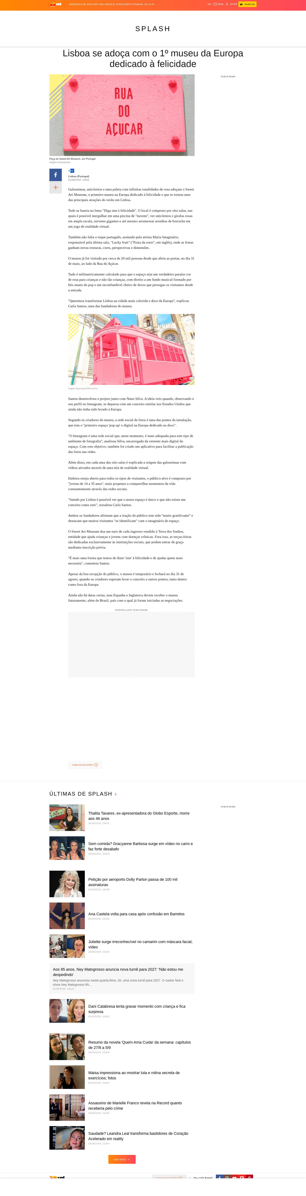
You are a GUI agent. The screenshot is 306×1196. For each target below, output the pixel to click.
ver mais (119, 1159)
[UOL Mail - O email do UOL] (218, 4)
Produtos (56, 14)
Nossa (216, 14)
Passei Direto (124, 4)
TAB (223, 14)
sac (209, 4)
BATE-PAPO (93, 4)
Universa (168, 14)
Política (101, 14)
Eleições (77, 14)
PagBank (138, 4)
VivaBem (179, 14)
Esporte (146, 14)
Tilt (188, 14)
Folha (135, 14)
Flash (67, 14)
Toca (236, 14)
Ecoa (194, 14)
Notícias (90, 14)
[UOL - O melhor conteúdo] (55, 4)
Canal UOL (205, 14)
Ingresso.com (77, 4)
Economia (124, 14)
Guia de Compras (252, 14)
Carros (112, 14)
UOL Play (149, 4)
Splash (157, 14)
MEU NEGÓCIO (107, 4)
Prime (229, 14)
